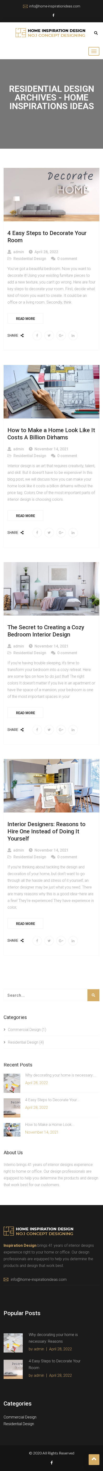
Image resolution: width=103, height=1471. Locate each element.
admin (18, 252)
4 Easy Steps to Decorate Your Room (46, 237)
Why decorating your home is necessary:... (60, 1075)
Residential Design (29, 258)
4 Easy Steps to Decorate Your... (52, 1100)
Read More (25, 319)
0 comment (67, 258)
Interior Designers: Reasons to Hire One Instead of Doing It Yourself (46, 831)
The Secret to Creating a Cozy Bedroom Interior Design (45, 631)
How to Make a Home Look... (49, 1124)
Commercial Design (24, 1029)
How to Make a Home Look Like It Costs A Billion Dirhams (51, 434)
